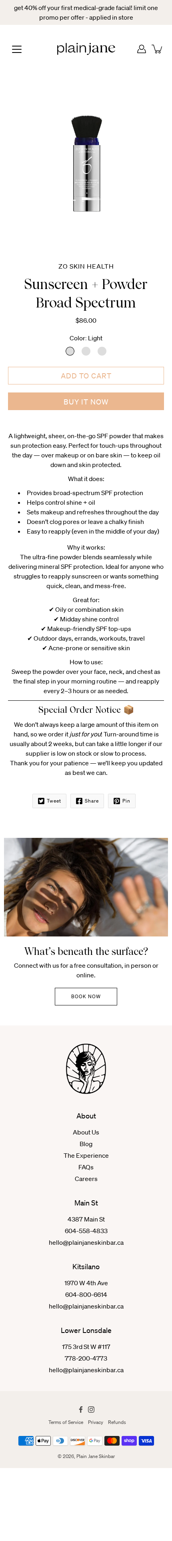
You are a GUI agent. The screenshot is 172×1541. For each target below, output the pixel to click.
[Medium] (86, 351)
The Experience (86, 1155)
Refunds (117, 1422)
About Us (86, 1132)
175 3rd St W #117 (86, 1347)
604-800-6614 (86, 1294)
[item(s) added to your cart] (157, 48)
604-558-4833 (86, 1231)
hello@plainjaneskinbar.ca (86, 1242)
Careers (86, 1179)
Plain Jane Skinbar (95, 1456)
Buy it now (86, 401)
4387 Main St (86, 1219)
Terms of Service (65, 1422)
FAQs (86, 1167)
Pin (126, 800)
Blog (86, 1144)
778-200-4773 (86, 1358)
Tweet (54, 800)
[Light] (70, 351)
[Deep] (102, 351)
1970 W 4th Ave (86, 1283)
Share (92, 800)
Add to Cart (86, 375)
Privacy (95, 1422)
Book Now (86, 996)
